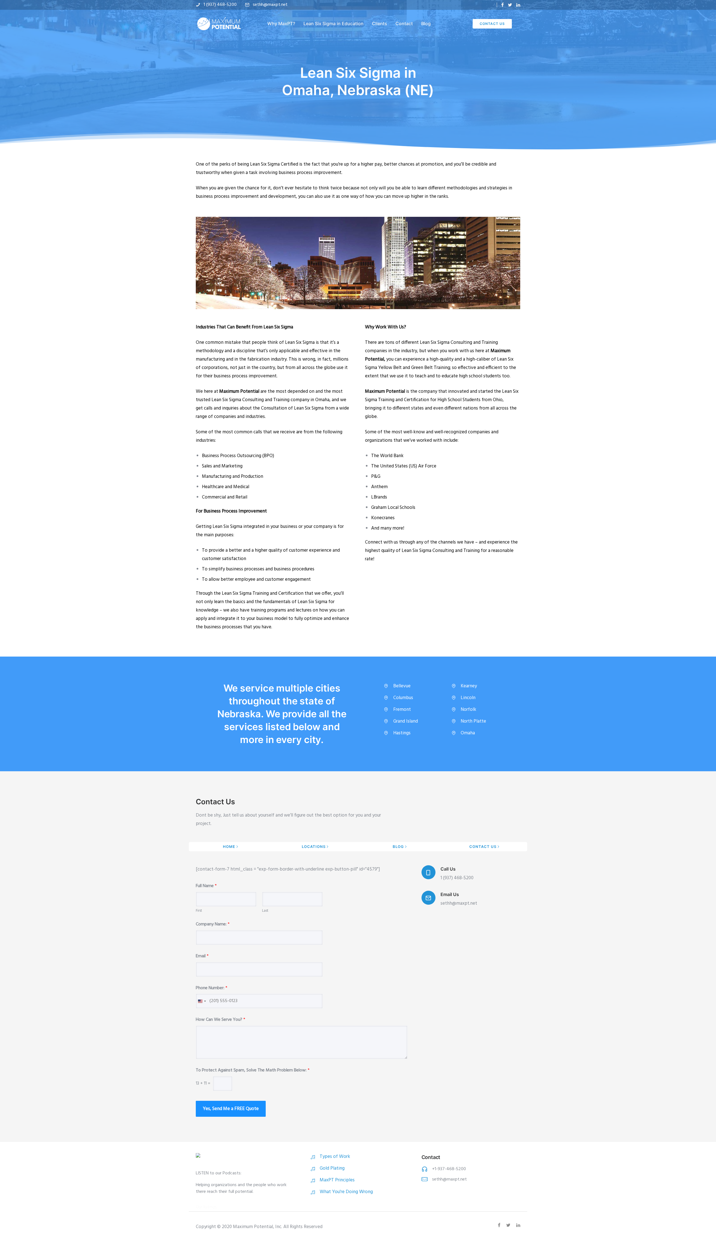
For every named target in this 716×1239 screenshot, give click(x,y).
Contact (404, 23)
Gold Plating (332, 1168)
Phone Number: (211, 988)
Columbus (403, 698)
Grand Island (405, 721)
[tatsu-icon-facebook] (502, 5)
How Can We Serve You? (220, 1020)
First (199, 911)
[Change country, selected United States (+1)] (202, 1001)
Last (265, 911)
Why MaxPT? (281, 23)
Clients (379, 23)
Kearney (469, 686)
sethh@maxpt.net (270, 4)
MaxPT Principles (337, 1180)
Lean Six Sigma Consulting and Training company (260, 400)
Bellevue (402, 686)
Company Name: (213, 924)
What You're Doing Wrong (346, 1192)
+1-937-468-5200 (449, 1169)
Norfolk (468, 709)
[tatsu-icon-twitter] (510, 5)
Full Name (206, 886)
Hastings (402, 733)
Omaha (468, 733)
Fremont (402, 709)
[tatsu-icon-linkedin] (518, 5)
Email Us (450, 894)
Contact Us (492, 24)
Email (202, 956)
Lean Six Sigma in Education (333, 23)
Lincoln (468, 698)
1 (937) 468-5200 (220, 4)
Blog (426, 23)
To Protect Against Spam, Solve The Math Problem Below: (253, 1070)
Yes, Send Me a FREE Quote (231, 1109)
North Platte (473, 721)
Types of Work (335, 1156)
